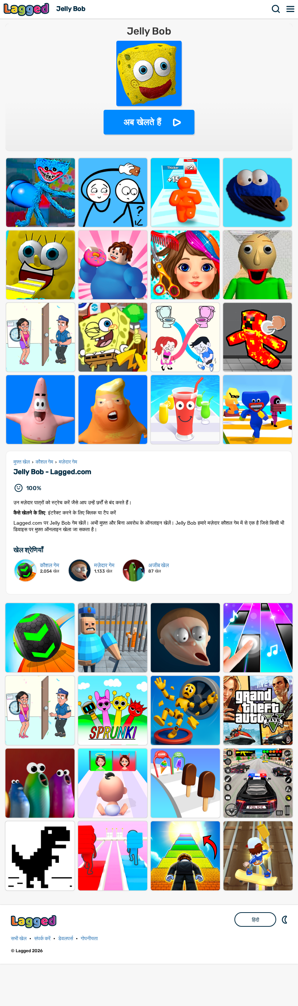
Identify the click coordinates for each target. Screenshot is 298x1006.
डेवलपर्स (65, 938)
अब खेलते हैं (142, 122)
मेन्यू (290, 9)
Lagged (27, 9)
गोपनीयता (89, 938)
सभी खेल (19, 938)
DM (285, 919)
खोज (276, 9)
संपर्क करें (42, 938)
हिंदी (255, 920)
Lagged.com (34, 921)
